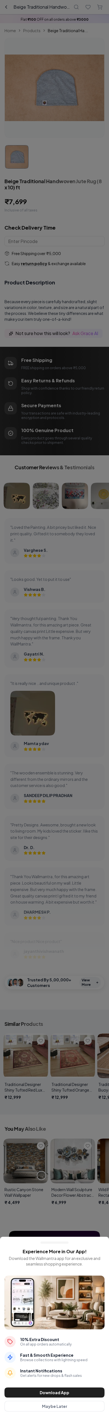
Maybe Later (54, 1406)
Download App (54, 1392)
